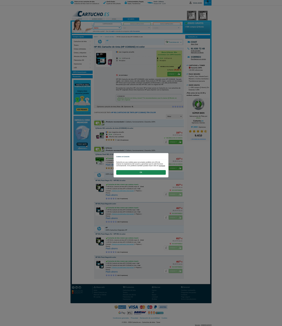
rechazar (162, 165)
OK (141, 172)
